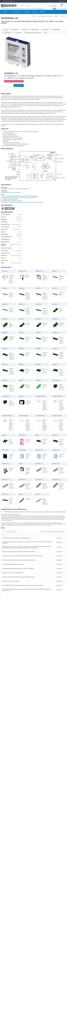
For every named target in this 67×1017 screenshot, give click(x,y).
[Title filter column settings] (53, 534)
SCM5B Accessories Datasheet (10, 199)
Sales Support (26, 11)
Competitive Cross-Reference (33, 32)
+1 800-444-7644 (10, 1)
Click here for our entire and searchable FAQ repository (52, 531)
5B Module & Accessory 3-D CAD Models (11, 192)
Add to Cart (19, 85)
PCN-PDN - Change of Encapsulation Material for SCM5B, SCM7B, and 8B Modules (23, 202)
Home (34, 16)
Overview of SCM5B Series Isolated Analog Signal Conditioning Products (20, 196)
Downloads (42, 11)
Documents (46, 29)
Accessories (18, 32)
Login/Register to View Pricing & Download (14, 81)
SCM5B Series (50, 16)
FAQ (46, 32)
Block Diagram (35, 29)
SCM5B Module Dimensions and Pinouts (12, 200)
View (10, 283)
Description (16, 29)
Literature (34, 11)
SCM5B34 (56, 16)
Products (5, 11)
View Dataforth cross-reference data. (10, 514)
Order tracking (61, 1)
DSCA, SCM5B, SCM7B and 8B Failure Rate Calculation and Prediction (20, 197)
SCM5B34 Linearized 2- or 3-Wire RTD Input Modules (16, 188)
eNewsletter (63, 8)
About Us (59, 8)
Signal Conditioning (41, 16)
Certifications (56, 29)
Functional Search (16, 11)
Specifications (7, 32)
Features (25, 29)
